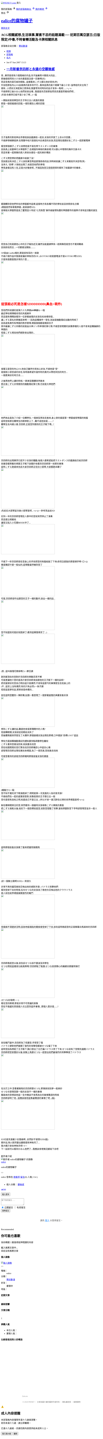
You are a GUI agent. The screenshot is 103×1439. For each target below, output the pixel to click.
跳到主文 (5, 28)
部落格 (9, 54)
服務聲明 (76, 1402)
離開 (15, 1434)
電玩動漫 (23, 46)
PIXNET (31, 1402)
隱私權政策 (66, 1402)
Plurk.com (25, 1396)
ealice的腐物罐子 (17, 20)
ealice (3, 1162)
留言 (22, 1177)
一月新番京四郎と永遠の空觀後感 (30, 69)
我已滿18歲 (6, 1434)
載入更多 (5, 1194)
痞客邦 (16, 1177)
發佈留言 (5, 1211)
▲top (3, 1189)
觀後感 (21, 1184)
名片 (8, 58)
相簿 (8, 51)
